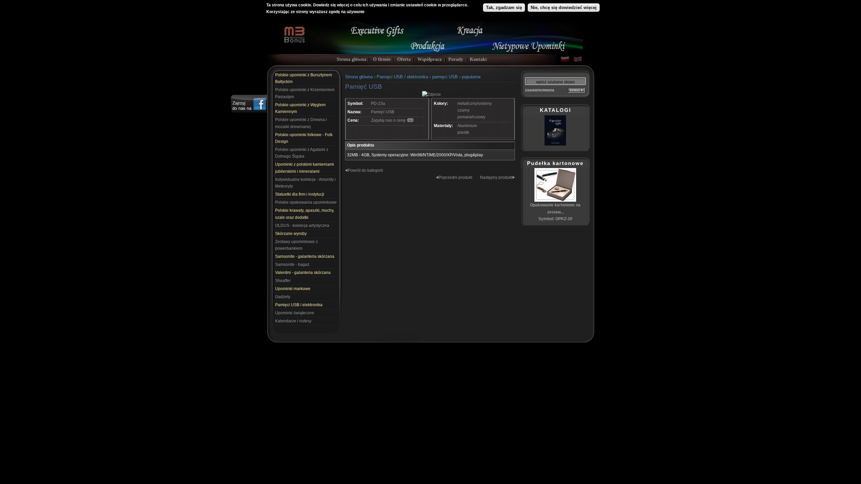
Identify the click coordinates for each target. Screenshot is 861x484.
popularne (471, 76)
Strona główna (351, 59)
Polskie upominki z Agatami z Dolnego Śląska (301, 153)
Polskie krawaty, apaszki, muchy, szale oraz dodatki (304, 213)
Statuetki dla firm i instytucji (299, 194)
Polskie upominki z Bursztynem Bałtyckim (303, 78)
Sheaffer (283, 280)
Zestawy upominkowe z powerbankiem (296, 245)
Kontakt (478, 59)
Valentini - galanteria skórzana (303, 272)
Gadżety (282, 296)
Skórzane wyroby (291, 233)
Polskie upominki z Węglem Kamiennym (300, 108)
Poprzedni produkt (455, 177)
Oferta (404, 59)
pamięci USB (445, 76)
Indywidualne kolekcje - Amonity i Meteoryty (305, 183)
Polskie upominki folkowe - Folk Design (304, 138)
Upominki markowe (292, 288)
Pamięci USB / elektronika (299, 304)
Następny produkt (496, 177)
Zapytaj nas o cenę (388, 120)
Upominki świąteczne (294, 313)
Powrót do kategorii (365, 170)
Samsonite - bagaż (292, 264)
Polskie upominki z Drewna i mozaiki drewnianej (301, 123)
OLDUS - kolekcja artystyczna (302, 225)
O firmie (381, 59)
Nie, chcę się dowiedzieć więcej (564, 7)
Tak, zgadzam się (504, 7)
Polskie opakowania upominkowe (306, 202)
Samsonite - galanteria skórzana (304, 256)
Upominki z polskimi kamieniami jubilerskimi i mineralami (304, 167)
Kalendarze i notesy (293, 321)
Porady (455, 59)
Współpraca (429, 59)
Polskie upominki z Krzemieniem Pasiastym (305, 93)
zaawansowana (539, 90)
